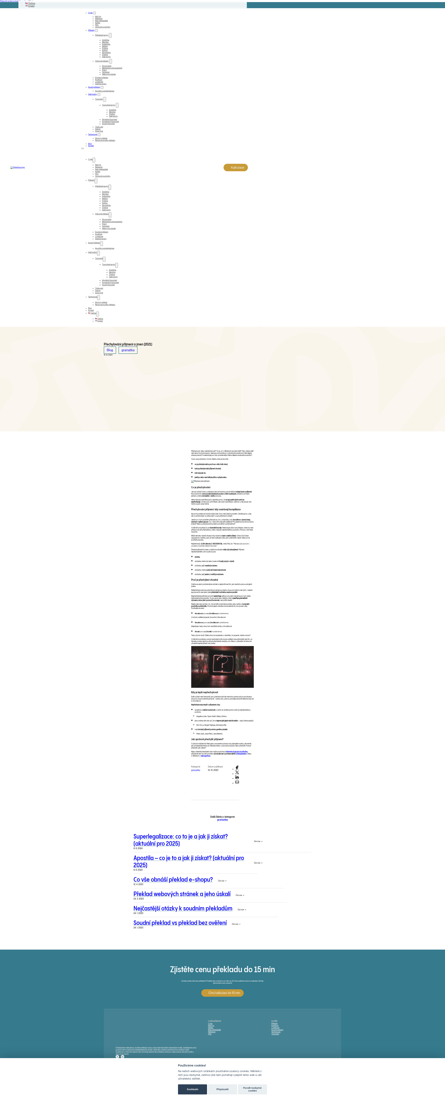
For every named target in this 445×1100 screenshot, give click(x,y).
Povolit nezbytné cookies (252, 1089)
